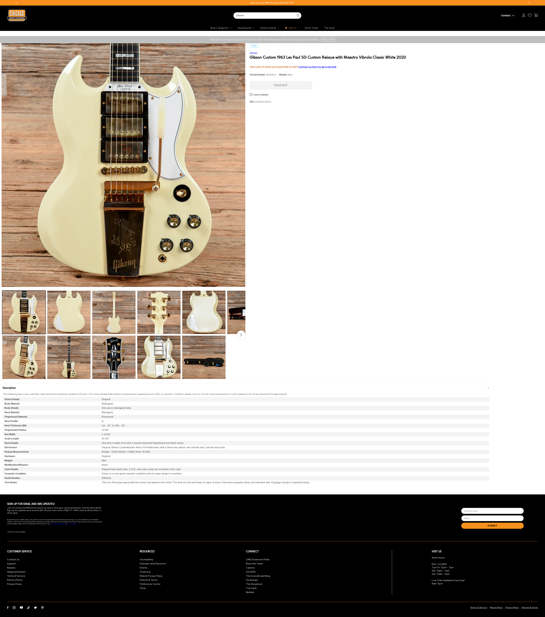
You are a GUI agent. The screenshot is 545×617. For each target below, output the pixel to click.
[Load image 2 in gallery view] (24, 357)
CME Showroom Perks (258, 559)
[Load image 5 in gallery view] (114, 312)
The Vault (251, 588)
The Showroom (254, 584)
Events (143, 567)
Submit (492, 525)
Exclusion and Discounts (153, 563)
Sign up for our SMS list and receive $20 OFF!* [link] (272, 3)
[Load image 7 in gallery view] (159, 312)
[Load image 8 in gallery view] (159, 357)
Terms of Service (16, 575)
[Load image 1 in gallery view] (24, 312)
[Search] (298, 15)
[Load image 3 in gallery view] (69, 312)
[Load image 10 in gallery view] (204, 357)
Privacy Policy (71, 524)
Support (11, 563)
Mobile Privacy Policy (151, 575)
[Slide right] (241, 335)
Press (143, 588)
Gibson (254, 52)
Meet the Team (254, 563)
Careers (250, 567)
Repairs (11, 567)
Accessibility (146, 559)
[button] (246, 388)
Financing (145, 571)
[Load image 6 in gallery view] (114, 357)
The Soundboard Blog (258, 575)
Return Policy (496, 607)
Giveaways (252, 579)
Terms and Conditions (58, 524)
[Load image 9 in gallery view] (204, 312)
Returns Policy (14, 579)
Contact (506, 15)
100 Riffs (250, 571)
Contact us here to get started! (317, 66)
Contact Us (13, 559)
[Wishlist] (530, 15)
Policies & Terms (148, 579)
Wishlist (250, 592)
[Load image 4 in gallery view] (69, 357)
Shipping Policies (16, 571)
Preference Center (150, 584)
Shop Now (328, 39)
